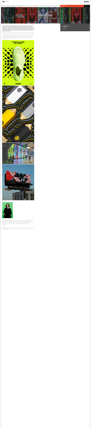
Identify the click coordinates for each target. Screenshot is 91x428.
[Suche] (59, 6)
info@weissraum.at (7, 229)
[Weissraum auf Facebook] (87, 4)
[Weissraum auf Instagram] (88, 4)
